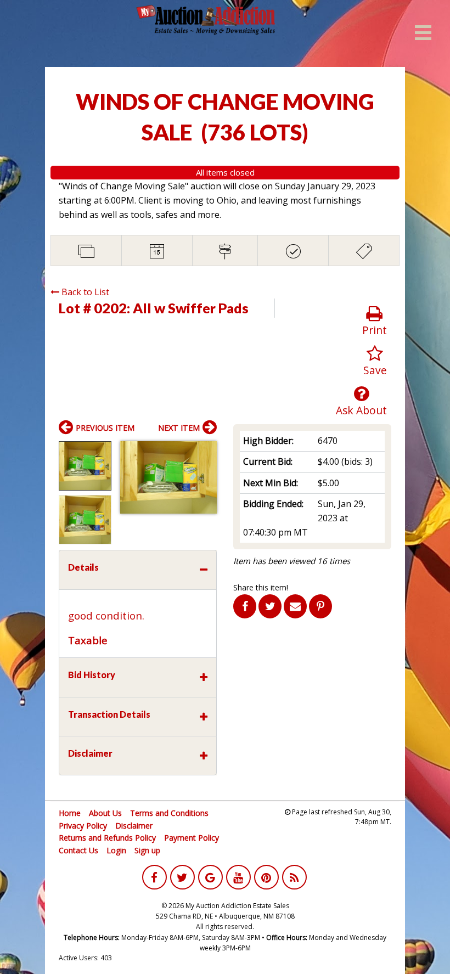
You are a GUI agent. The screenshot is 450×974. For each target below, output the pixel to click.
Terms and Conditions (169, 813)
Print (374, 330)
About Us (105, 813)
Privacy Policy (83, 825)
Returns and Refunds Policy (107, 837)
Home (70, 813)
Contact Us (78, 850)
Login (116, 850)
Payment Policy (191, 837)
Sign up (147, 850)
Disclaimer (134, 825)
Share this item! (260, 587)
